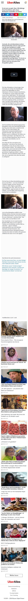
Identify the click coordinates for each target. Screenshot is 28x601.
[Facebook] (3, 14)
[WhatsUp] (20, 14)
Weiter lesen (14, 575)
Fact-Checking (14, 595)
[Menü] (2, 2)
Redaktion (14, 588)
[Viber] (12, 14)
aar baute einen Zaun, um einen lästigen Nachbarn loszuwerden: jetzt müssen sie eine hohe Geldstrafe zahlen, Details (14, 262)
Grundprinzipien (14, 593)
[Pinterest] (16, 14)
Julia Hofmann (9, 17)
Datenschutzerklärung (14, 586)
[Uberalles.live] (13, 2)
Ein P (3, 260)
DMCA (14, 591)
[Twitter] (25, 14)
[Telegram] (7, 14)
